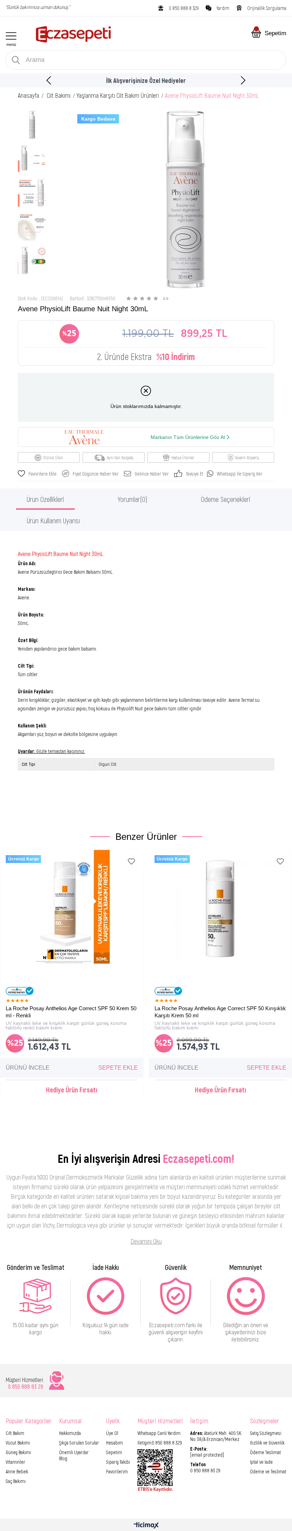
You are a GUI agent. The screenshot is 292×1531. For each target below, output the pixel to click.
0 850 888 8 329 (184, 8)
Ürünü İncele (27, 1068)
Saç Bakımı (16, 1481)
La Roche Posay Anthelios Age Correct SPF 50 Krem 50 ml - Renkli (71, 1011)
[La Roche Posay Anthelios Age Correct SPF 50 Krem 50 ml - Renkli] (71, 921)
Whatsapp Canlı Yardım (159, 1433)
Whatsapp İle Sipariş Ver (239, 474)
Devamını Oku (146, 1241)
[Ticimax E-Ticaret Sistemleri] (146, 1526)
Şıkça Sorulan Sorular (79, 1443)
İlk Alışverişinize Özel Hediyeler (146, 80)
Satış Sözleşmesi (265, 1433)
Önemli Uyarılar (74, 1452)
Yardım (223, 8)
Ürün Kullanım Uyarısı (53, 520)
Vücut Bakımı (18, 1443)
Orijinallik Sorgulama (266, 8)
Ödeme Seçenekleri (225, 499)
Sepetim (114, 1452)
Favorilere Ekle (131, 861)
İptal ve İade (261, 1462)
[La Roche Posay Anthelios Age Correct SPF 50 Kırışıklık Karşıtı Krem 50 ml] (220, 921)
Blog (63, 1458)
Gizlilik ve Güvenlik (267, 1443)
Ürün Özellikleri (45, 499)
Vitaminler (15, 1462)
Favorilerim (117, 1471)
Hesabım (114, 1443)
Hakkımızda (70, 1433)
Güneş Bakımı (18, 1452)
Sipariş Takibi (118, 1462)
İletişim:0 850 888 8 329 (159, 1443)
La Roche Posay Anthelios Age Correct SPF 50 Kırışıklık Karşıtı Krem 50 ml (220, 1011)
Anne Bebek (17, 1471)
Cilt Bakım (15, 1433)
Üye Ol (112, 1433)
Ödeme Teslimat (265, 1452)
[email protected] (207, 1455)
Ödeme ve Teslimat (268, 1471)
